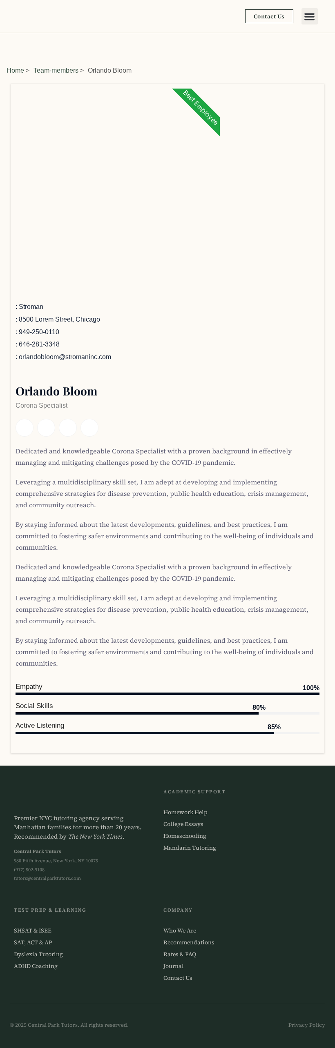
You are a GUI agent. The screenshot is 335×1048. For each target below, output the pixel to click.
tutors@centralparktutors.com (47, 878)
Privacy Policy (306, 1024)
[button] (310, 16)
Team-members (56, 70)
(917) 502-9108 (29, 869)
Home (15, 70)
